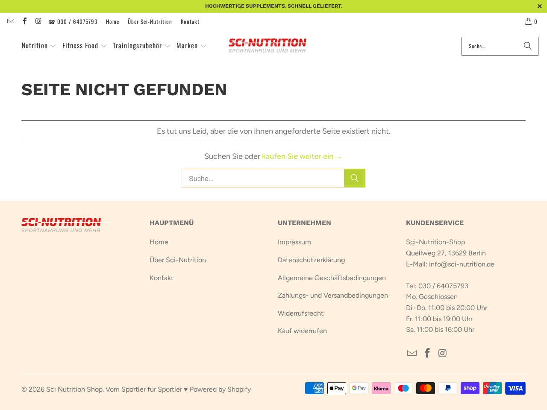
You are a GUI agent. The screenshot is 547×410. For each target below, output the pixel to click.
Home (112, 21)
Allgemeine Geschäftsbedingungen (332, 278)
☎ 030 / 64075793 (72, 21)
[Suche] (527, 46)
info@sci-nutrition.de (461, 264)
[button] (39, 46)
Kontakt (190, 21)
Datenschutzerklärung (311, 260)
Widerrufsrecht (300, 313)
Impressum (294, 242)
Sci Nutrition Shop (74, 389)
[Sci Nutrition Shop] (272, 46)
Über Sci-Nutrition (150, 21)
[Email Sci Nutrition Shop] (10, 21)
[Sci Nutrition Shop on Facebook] (24, 21)
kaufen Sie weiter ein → (302, 156)
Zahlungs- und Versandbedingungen (333, 295)
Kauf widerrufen (302, 331)
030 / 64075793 (443, 286)
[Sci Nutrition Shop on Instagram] (38, 21)
